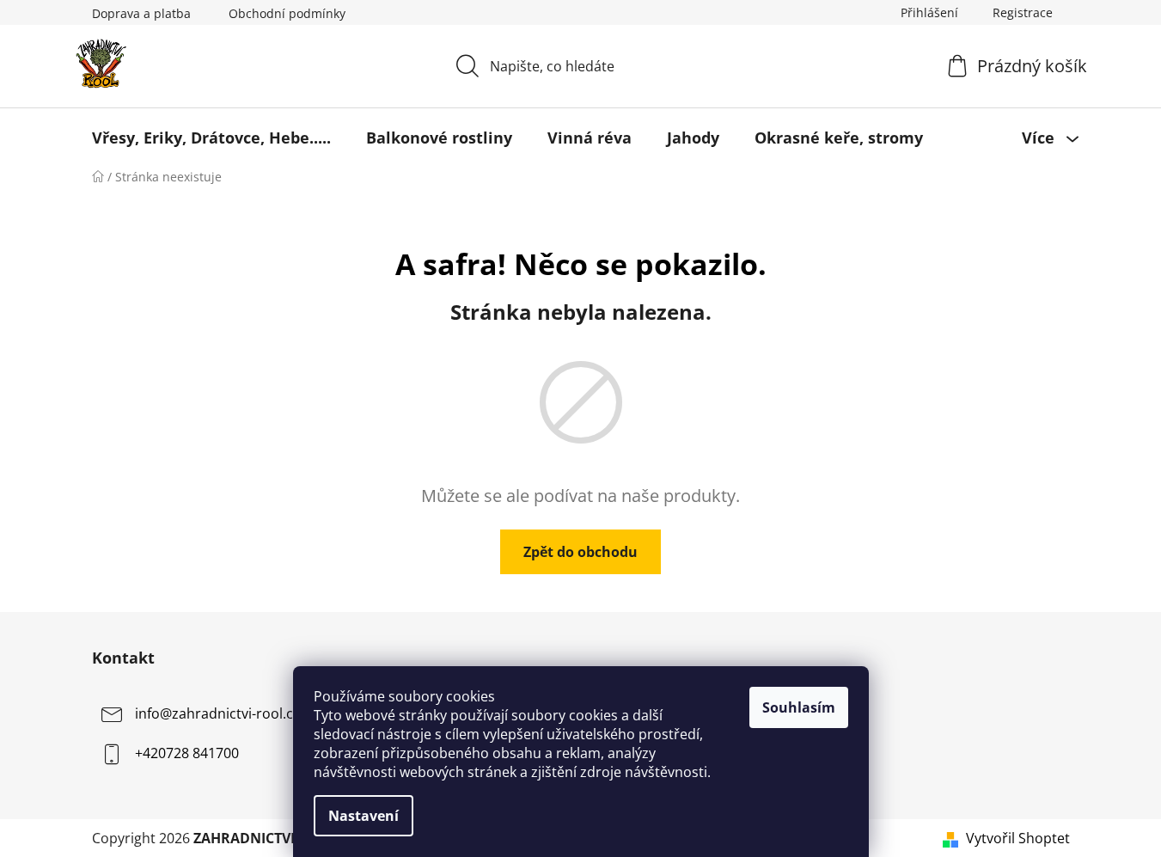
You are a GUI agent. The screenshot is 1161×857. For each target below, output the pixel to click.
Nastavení (363, 815)
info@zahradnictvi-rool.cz (217, 713)
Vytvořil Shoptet (1018, 838)
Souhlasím (798, 707)
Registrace (1023, 12)
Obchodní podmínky (287, 13)
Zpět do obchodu (580, 551)
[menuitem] (211, 137)
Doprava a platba (141, 13)
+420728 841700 (187, 753)
